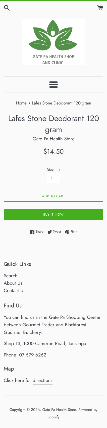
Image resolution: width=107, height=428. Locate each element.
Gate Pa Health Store (59, 409)
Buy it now (53, 214)
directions (43, 380)
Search (10, 275)
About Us (13, 283)
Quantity (53, 169)
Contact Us (14, 290)
